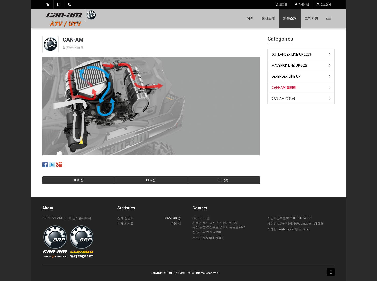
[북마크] (59, 4)
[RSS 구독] (69, 4)
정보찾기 (326, 4)
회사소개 (268, 18)
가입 (304, 4)
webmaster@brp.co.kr (294, 229)
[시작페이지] (47, 4)
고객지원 (311, 18)
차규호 (318, 223)
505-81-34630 (301, 218)
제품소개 (289, 18)
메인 (250, 18)
